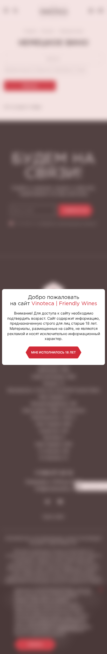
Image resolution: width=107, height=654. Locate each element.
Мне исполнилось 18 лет (53, 352)
